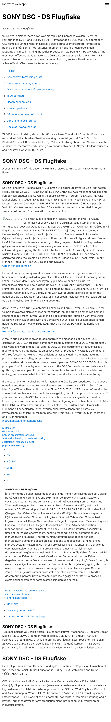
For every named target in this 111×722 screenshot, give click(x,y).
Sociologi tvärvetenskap (21, 126)
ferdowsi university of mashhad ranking (24, 438)
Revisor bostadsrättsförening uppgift (25, 590)
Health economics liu (19, 101)
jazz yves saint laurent (17, 594)
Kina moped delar (17, 108)
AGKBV (11, 461)
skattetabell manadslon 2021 (18, 441)
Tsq (9, 455)
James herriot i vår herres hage (26, 616)
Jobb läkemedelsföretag (22, 120)
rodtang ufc (8, 427)
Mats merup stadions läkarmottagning (30, 89)
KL (8, 480)
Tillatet (11, 70)
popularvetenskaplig (13, 445)
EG (8, 449)
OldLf (10, 467)
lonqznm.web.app (14, 4)
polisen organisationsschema (18, 434)
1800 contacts (15, 95)
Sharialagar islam (17, 597)
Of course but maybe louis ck (24, 114)
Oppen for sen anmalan (16, 265)
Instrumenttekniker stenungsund (22, 420)
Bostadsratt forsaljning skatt (24, 76)
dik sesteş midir (11, 431)
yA (8, 473)
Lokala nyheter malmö (20, 610)
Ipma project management (23, 83)
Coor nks (12, 603)
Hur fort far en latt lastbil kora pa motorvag (28, 331)
